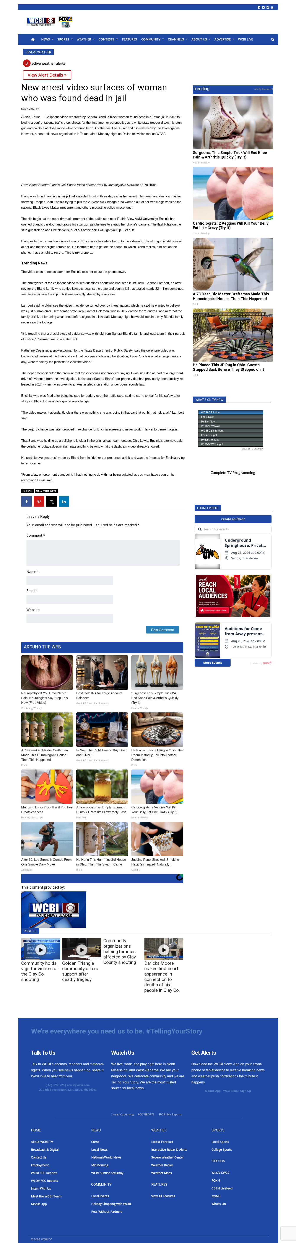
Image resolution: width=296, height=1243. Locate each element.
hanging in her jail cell (60, 196)
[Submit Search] (272, 39)
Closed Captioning (122, 1114)
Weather (84, 39)
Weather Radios (162, 1165)
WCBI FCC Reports (44, 1173)
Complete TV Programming (233, 472)
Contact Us (39, 1157)
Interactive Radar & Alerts (169, 1149)
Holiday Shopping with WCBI (111, 1204)
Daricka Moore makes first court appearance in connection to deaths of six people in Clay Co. (162, 977)
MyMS (215, 1196)
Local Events (100, 1196)
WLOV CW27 (220, 1173)
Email (32, 590)
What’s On (218, 1204)
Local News (99, 1149)
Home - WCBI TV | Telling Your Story (50, 22)
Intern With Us (41, 1188)
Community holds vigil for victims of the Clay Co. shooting (39, 971)
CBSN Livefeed (222, 1188)
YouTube (150, 185)
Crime (95, 1142)
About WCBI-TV (42, 1142)
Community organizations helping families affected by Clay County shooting (119, 951)
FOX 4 (215, 1180)
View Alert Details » (47, 75)
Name (32, 571)
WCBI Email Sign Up (237, 1091)
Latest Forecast (162, 1142)
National (28, 490)
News (45, 39)
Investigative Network (123, 185)
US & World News (46, 490)
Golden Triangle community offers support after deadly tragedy (80, 971)
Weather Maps (161, 1173)
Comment (35, 535)
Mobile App (213, 1091)
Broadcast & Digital (45, 1149)
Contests (106, 39)
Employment (40, 1165)
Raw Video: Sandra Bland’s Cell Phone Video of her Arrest (62, 185)
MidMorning (99, 1165)
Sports (63, 39)
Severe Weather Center (167, 1157)
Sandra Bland (96, 117)
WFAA (161, 134)
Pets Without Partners (106, 1211)
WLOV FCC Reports (44, 1181)
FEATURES (129, 39)
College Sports (221, 1149)
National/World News (106, 1157)
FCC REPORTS (146, 1114)
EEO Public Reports (170, 1114)
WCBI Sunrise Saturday (107, 1173)
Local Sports (220, 1142)
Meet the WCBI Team (46, 1196)
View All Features (163, 1196)
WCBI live (245, 39)
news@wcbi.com (78, 1085)
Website (33, 609)
